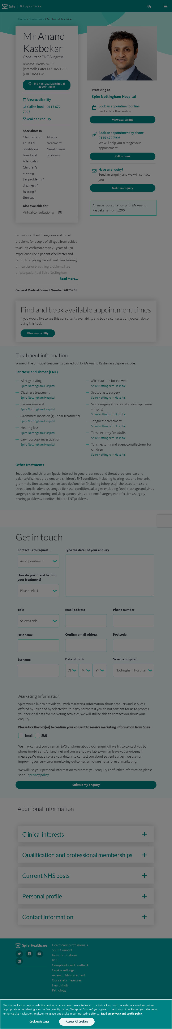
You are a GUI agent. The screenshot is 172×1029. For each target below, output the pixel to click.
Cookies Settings (39, 1021)
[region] (86, 1014)
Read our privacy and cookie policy (121, 1013)
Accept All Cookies (77, 1021)
